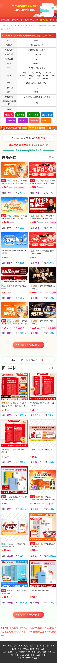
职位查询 (15, 20)
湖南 (37, 649)
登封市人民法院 (39, 25)
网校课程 (46, 120)
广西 (42, 645)
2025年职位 (33, 115)
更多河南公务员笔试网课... (28, 345)
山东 (39, 652)
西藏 (27, 655)
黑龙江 (26, 649)
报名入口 (44, 20)
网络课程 (9, 157)
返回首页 (9, 115)
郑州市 (28, 25)
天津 (22, 655)
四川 (16, 655)
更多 (51, 157)
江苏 (5, 652)
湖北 (32, 649)
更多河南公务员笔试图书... (28, 614)
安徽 (10, 645)
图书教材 (34, 120)
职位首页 (5, 20)
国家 (4, 645)
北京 (15, 645)
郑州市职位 (47, 115)
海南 (53, 645)
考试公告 (34, 20)
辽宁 (15, 652)
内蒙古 (22, 652)
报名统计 (24, 20)
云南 (38, 655)
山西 (44, 652)
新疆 (33, 655)
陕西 (50, 652)
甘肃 (31, 645)
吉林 (43, 649)
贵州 (47, 645)
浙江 (43, 655)
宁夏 (28, 652)
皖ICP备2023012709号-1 (28, 658)
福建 (26, 645)
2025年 (19, 25)
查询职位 (20, 115)
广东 (36, 645)
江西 (10, 652)
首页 (12, 25)
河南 (19, 649)
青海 (33, 652)
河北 (14, 649)
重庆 (20, 645)
